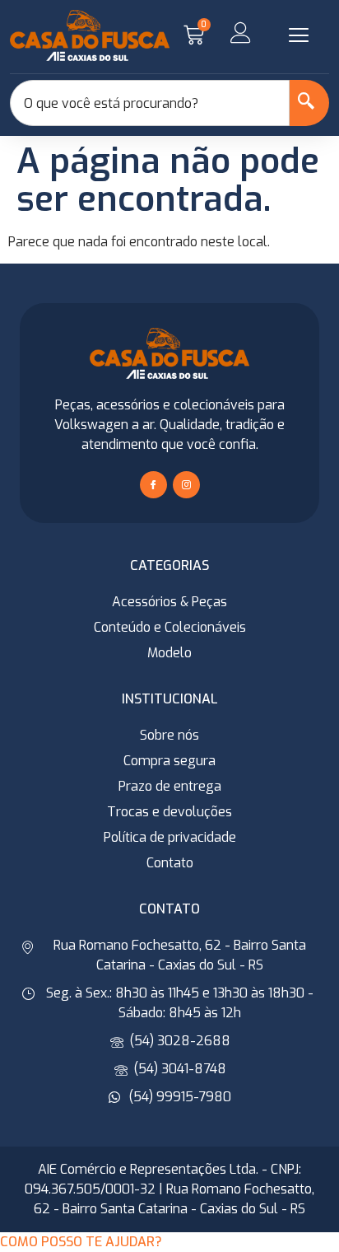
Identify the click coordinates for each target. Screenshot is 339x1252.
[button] (298, 35)
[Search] (309, 103)
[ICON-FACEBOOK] (153, 484)
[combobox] (150, 103)
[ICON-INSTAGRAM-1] (186, 484)
